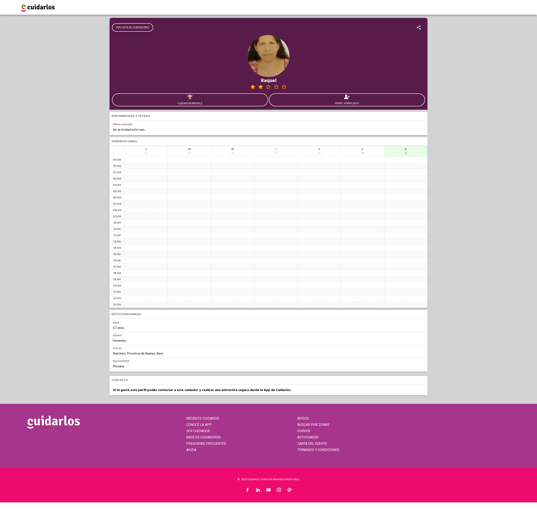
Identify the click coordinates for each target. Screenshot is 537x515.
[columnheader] (146, 151)
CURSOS (303, 431)
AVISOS (303, 418)
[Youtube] (268, 491)
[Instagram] (279, 491)
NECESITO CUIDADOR (202, 418)
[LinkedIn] (258, 491)
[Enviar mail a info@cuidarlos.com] (289, 491)
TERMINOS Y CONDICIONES (318, 450)
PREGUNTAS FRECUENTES (206, 444)
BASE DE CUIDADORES (203, 437)
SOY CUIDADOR (198, 431)
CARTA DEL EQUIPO (312, 444)
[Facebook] (247, 491)
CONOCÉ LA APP (199, 425)
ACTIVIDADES (307, 437)
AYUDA (191, 450)
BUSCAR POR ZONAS (313, 425)
